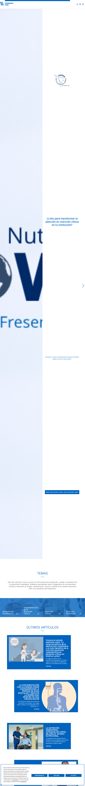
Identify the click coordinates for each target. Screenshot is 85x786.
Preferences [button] (23, 781)
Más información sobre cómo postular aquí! (62, 492)
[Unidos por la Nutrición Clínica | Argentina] (6, 5)
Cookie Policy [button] (15, 779)
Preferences (39, 775)
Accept (73, 775)
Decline (56, 775)
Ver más (48, 666)
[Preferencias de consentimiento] (1, 785)
